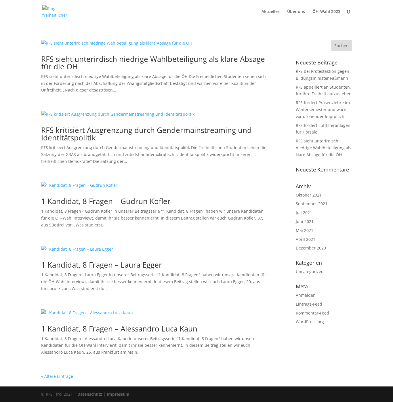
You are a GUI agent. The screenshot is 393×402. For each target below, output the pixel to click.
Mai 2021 (304, 230)
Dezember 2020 (311, 248)
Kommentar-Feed (312, 313)
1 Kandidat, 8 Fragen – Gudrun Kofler (106, 201)
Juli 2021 (304, 212)
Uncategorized (310, 271)
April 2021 (305, 239)
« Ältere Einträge (57, 376)
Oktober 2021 (309, 195)
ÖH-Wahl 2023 (326, 11)
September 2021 (311, 203)
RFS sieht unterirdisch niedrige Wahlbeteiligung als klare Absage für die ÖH (153, 63)
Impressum (118, 394)
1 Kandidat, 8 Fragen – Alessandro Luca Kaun (119, 328)
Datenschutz (89, 394)
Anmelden (306, 295)
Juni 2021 (305, 221)
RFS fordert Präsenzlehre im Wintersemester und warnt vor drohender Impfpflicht (323, 109)
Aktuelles (271, 11)
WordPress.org (310, 321)
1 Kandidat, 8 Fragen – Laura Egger (101, 265)
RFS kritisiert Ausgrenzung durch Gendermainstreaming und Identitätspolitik (146, 134)
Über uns (296, 11)
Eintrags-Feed (309, 304)
